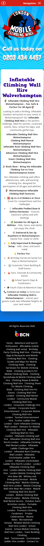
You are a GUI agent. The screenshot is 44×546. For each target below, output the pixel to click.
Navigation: (29, 3)
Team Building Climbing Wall (22, 535)
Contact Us (32, 541)
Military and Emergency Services (21, 478)
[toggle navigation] (39, 3)
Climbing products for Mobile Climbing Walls (21, 372)
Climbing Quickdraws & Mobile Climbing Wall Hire (22, 377)
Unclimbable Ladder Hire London (22, 540)
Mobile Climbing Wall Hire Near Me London (22, 487)
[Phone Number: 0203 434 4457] (22, 57)
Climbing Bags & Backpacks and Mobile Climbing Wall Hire (23, 355)
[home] (3, 3)
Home (9, 342)
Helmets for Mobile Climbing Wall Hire (23, 428)
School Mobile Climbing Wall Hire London (21, 531)
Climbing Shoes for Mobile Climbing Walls (24, 386)
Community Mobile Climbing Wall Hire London (20, 401)
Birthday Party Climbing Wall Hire (21, 351)
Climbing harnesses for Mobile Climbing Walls (22, 367)
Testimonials (17, 538)
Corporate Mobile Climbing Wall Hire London (22, 414)
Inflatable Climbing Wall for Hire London (21, 432)
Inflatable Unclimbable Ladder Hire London (20, 457)
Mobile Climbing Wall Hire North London (23, 491)
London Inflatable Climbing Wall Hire (22, 466)
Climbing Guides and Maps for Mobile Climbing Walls (22, 361)
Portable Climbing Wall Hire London (22, 507)
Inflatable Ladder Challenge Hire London (21, 448)
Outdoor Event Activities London (24, 503)
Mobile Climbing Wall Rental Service (21, 500)
